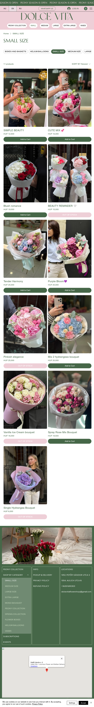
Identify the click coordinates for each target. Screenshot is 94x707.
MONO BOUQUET (13, 603)
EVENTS (7, 642)
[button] (85, 8)
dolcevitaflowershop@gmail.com (76, 591)
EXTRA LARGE (12, 597)
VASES (8, 631)
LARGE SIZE (10, 591)
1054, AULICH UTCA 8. (71, 580)
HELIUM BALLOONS (14, 625)
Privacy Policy (37, 704)
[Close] (91, 703)
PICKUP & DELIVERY (42, 575)
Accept (83, 703)
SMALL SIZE (11, 580)
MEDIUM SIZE (11, 586)
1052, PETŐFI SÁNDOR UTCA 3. (75, 575)
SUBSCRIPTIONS (11, 636)
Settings (72, 703)
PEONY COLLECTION (13, 569)
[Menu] (90, 8)
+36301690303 (68, 586)
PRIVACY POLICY (41, 580)
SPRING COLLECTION (15, 614)
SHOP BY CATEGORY (13, 575)
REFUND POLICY (41, 586)
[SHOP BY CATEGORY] (28, 575)
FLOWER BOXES (12, 619)
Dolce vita (47, 17)
